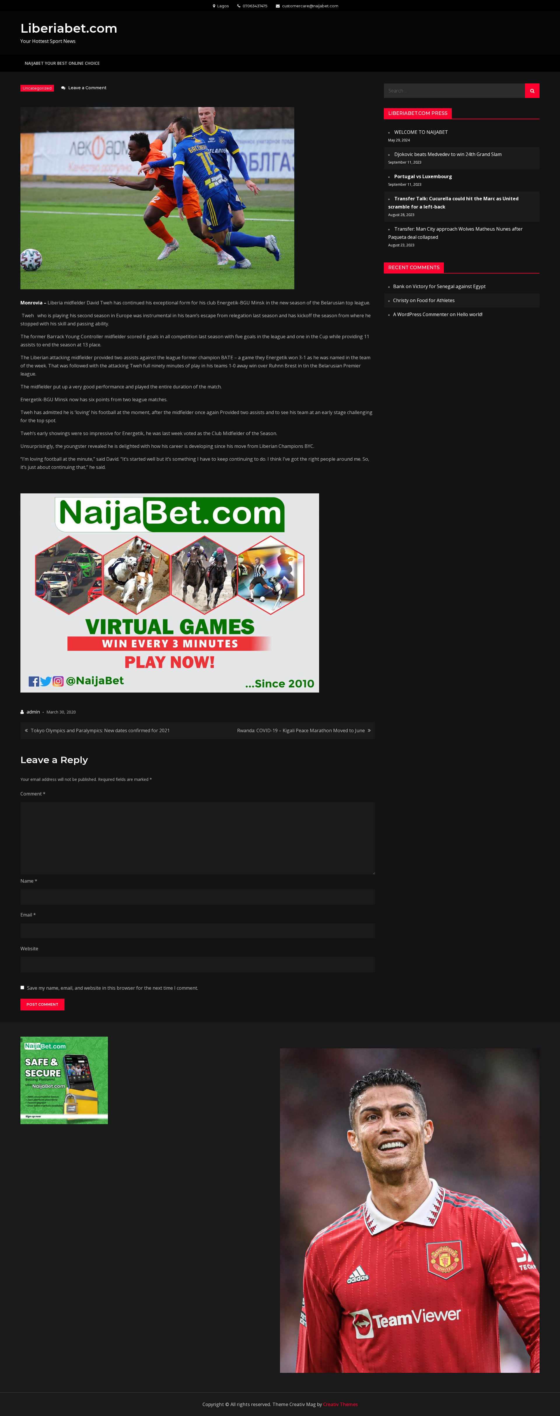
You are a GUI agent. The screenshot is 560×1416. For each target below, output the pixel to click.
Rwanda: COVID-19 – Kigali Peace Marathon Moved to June (301, 730)
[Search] (532, 90)
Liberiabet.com (69, 28)
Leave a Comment (87, 87)
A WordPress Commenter (421, 314)
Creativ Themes (340, 1404)
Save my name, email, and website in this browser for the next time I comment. (112, 988)
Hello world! (469, 314)
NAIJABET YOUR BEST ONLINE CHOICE (62, 63)
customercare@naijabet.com (310, 5)
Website (29, 948)
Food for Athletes (436, 300)
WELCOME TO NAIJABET (421, 132)
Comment (33, 794)
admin (33, 712)
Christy (401, 300)
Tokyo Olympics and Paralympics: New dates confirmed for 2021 (100, 730)
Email (28, 915)
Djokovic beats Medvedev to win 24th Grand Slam (448, 154)
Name (28, 881)
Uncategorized (37, 88)
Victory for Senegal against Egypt (449, 286)
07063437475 (255, 5)
